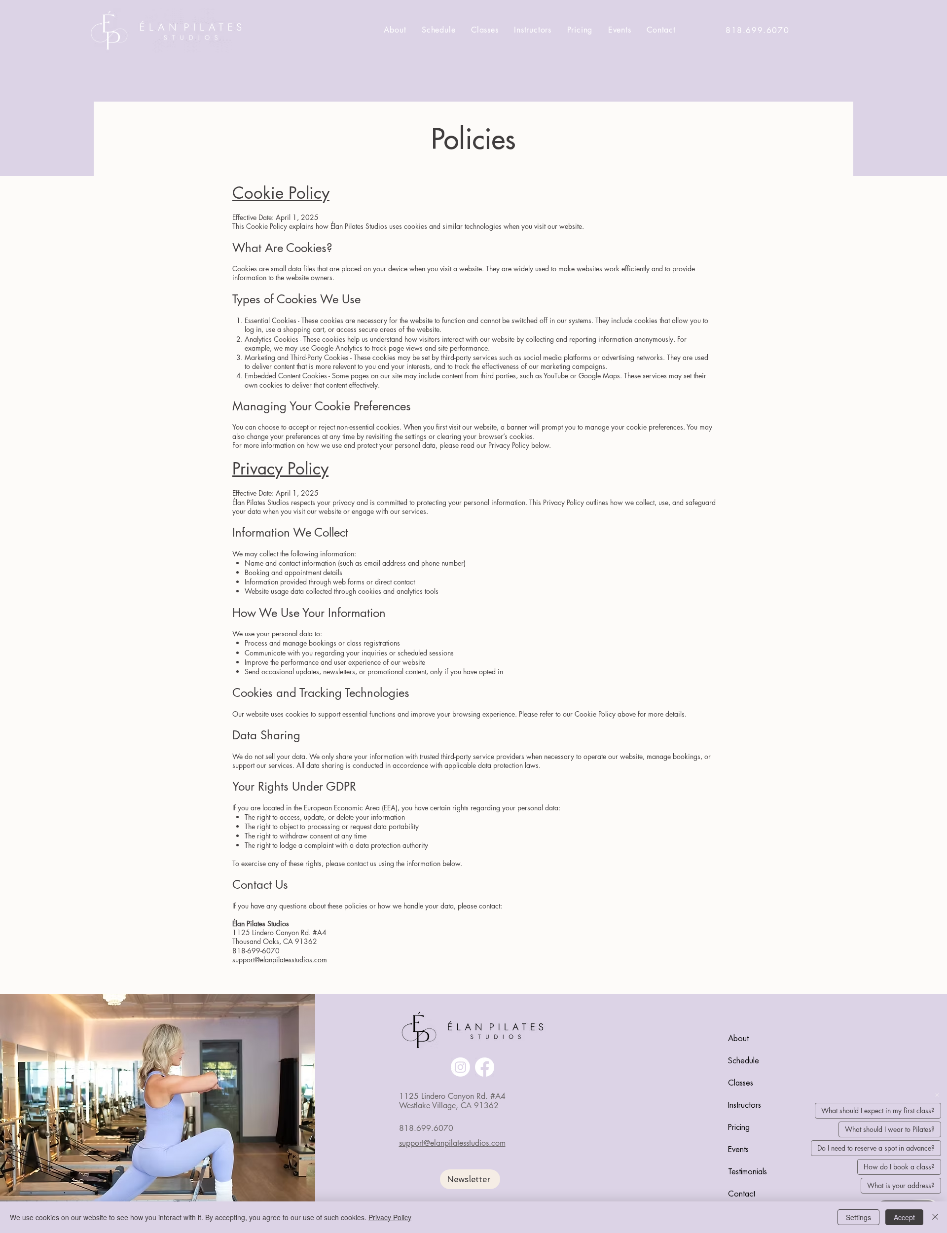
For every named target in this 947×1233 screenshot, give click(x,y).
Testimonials (747, 1172)
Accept (904, 1217)
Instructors (744, 1105)
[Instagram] (460, 1067)
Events (738, 1150)
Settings (858, 1217)
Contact (741, 1194)
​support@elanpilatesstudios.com (279, 959)
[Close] (935, 1217)
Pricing (739, 1127)
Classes (740, 1083)
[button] (470, 1179)
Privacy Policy (389, 1217)
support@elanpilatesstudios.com (452, 1143)
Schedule (743, 1061)
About (738, 1039)
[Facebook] (484, 1067)
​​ (426, 1128)
